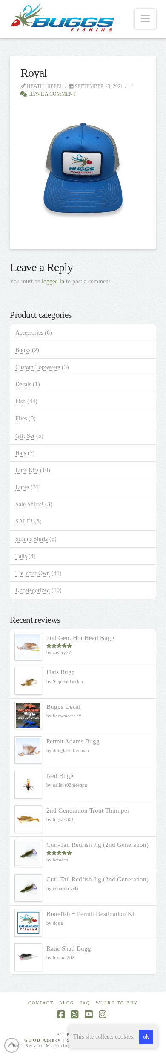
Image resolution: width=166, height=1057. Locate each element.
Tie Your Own (32, 573)
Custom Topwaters (37, 367)
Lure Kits (26, 470)
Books (22, 350)
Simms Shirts (31, 539)
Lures (22, 487)
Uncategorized (32, 590)
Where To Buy (117, 1003)
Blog (66, 1003)
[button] (145, 19)
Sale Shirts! (29, 504)
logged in (53, 281)
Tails (21, 556)
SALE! (24, 521)
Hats (20, 453)
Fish (20, 401)
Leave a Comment (51, 94)
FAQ (85, 1003)
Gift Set (24, 436)
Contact (41, 1003)
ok (146, 1037)
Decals (23, 384)
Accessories (29, 332)
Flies (21, 418)
